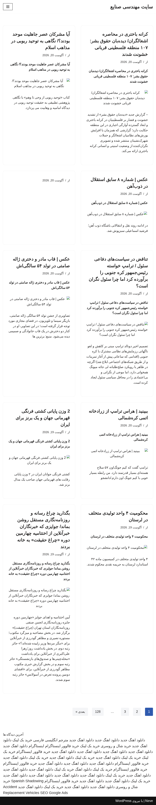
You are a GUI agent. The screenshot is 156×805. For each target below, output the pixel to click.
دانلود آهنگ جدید (50, 763)
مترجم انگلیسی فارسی (50, 740)
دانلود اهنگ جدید (132, 740)
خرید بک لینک (22, 740)
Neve (149, 801)
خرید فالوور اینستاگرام (62, 746)
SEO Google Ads (54, 793)
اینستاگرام (36, 746)
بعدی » (80, 711)
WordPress (123, 801)
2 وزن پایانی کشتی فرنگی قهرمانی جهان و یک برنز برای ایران (43, 418)
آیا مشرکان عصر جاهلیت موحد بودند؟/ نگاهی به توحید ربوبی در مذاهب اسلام (40, 41)
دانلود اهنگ (83, 769)
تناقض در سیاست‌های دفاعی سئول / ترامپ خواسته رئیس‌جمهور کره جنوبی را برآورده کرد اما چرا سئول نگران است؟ (118, 272)
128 (98, 711)
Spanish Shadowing (27, 781)
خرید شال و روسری (116, 746)
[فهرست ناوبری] (8, 6)
